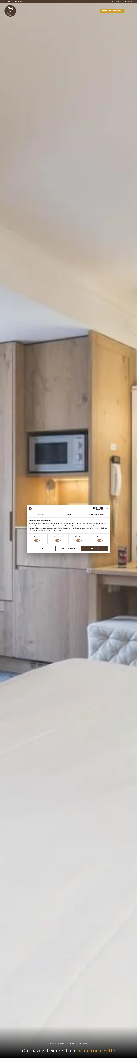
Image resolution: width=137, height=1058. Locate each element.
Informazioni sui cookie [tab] (96, 514)
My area (117, 1)
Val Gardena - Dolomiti (66, 1044)
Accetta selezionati (68, 548)
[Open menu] (131, 11)
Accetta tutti (95, 548)
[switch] (58, 540)
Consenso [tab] (40, 514)
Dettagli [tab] (68, 514)
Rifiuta (42, 548)
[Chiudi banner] (107, 508)
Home (52, 1044)
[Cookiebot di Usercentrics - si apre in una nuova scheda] (94, 508)
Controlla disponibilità (112, 11)
